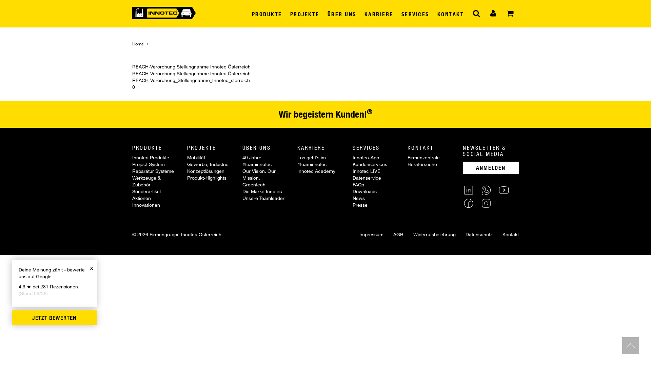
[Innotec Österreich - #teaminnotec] (164, 12)
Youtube (504, 190)
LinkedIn (468, 190)
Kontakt (510, 234)
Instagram (486, 203)
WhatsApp (486, 190)
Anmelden (491, 167)
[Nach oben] (630, 345)
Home (138, 43)
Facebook (468, 203)
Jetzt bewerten (54, 318)
